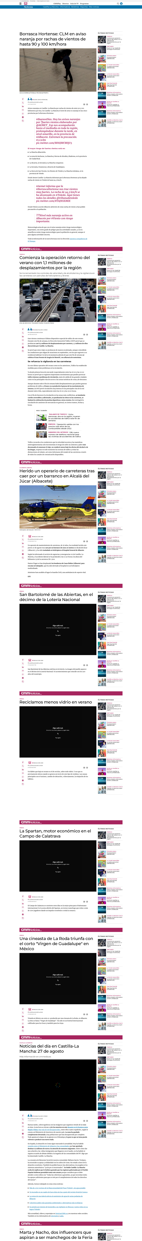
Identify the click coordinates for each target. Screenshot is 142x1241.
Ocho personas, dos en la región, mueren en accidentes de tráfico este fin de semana (64, 417)
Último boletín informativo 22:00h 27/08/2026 (115, 113)
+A (84, 104)
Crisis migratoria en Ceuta (43, 1)
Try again (58, 635)
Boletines (75, 7)
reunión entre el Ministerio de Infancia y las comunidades (48, 1146)
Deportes (84, 7)
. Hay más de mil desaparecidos (49, 1130)
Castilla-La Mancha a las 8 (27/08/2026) (114, 122)
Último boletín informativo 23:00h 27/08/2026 (115, 95)
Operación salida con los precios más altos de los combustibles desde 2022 (63, 426)
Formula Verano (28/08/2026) (111, 58)
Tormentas (32, 1)
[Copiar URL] (58, 631)
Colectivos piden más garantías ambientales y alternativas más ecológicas (56, 1203)
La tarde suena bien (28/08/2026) (113, 67)
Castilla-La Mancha (51, 7)
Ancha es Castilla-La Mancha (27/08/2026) (113, 105)
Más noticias (94, 7)
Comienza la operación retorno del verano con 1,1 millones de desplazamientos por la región (114, 41)
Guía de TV (74, 4)
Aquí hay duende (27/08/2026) (112, 85)
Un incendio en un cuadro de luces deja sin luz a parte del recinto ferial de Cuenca (58, 1192)
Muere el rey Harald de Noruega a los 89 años (113, 48)
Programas (84, 4)
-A (87, 104)
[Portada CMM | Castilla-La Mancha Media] (25, 3)
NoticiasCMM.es (61, 1213)
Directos (66, 4)
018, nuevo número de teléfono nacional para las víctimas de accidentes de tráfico (64, 434)
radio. (62, 1216)
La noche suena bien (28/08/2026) (113, 76)
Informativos (65, 7)
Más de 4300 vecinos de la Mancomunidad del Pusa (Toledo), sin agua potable (57, 1188)
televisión (54, 1216)
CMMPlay (57, 4)
